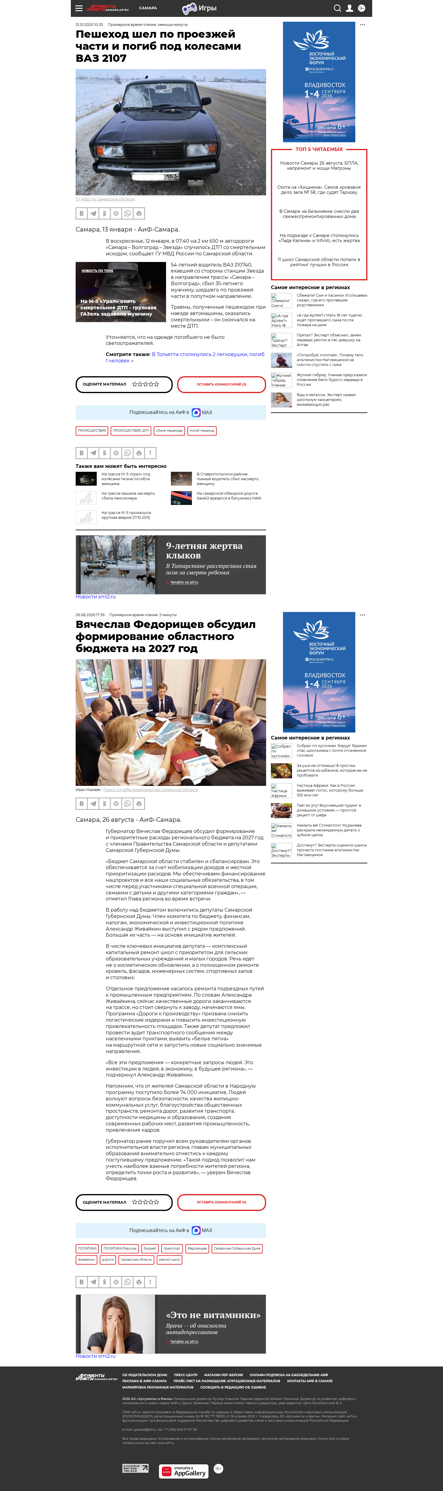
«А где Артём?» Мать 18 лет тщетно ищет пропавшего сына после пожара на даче (329, 320)
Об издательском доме (144, 1375)
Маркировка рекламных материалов (157, 1387)
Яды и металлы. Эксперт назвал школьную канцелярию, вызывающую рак (326, 399)
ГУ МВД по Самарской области (105, 199)
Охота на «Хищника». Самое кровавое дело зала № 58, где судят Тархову (319, 190)
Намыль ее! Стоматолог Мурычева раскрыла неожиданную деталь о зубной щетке (329, 830)
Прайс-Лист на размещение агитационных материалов (227, 1381)
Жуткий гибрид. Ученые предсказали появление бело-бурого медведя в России (332, 380)
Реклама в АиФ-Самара (144, 1381)
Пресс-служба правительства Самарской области (150, 789)
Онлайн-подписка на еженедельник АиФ (289, 1375)
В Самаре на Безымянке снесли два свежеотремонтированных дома (319, 214)
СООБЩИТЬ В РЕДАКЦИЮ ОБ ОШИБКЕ (233, 1387)
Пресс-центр (185, 1375)
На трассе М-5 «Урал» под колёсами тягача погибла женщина (126, 479)
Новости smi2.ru (96, 597)
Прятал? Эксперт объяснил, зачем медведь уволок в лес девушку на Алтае (329, 340)
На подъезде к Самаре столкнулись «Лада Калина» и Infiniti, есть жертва (319, 238)
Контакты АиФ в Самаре (310, 1381)
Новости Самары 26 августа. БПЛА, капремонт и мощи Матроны (319, 166)
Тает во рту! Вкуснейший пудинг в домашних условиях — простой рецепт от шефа (329, 810)
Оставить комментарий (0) (222, 384)
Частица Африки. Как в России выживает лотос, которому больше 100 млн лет (330, 790)
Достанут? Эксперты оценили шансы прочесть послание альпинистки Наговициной (332, 850)
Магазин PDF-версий (223, 1375)
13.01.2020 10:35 (89, 24)
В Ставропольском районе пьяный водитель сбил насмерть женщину (228, 479)
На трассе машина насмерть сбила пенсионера (128, 495)
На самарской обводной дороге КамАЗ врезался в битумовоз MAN (229, 495)
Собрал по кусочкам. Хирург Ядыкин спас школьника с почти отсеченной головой (332, 750)
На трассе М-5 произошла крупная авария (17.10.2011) (126, 515)
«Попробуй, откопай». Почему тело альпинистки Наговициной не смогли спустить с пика (330, 360)
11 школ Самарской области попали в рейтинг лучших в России (319, 262)
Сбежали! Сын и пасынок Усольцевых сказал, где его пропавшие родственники (332, 300)
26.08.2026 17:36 (90, 615)
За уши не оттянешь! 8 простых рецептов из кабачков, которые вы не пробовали (332, 770)
